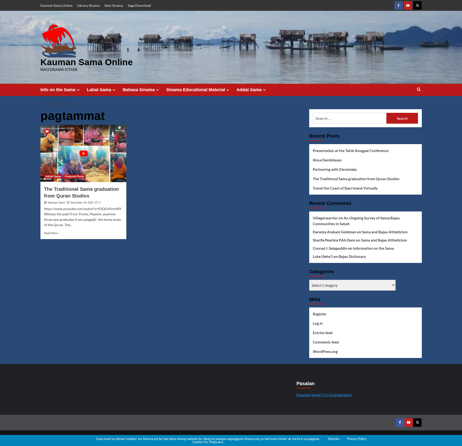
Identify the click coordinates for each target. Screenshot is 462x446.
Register (320, 314)
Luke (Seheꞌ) (323, 256)
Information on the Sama (373, 248)
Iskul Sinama (113, 5)
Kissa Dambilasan (327, 160)
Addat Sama (249, 89)
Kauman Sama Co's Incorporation (324, 394)
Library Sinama (88, 5)
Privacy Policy (356, 439)
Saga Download (139, 5)
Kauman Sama (56, 202)
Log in (318, 323)
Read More (51, 233)
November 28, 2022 (82, 202)
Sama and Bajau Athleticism (385, 232)
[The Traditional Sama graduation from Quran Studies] (83, 153)
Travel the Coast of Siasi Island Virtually (345, 188)
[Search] (419, 89)
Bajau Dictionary (352, 256)
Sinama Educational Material (195, 89)
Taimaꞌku (333, 439)
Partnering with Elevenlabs (335, 169)
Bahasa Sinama (139, 89)
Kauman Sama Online (56, 5)
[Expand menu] (78, 90)
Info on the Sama (57, 89)
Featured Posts (74, 176)
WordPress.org (325, 351)
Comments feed (326, 342)
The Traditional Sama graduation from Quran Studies (356, 179)
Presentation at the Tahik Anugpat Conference (351, 150)
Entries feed (323, 333)
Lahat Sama (99, 89)
